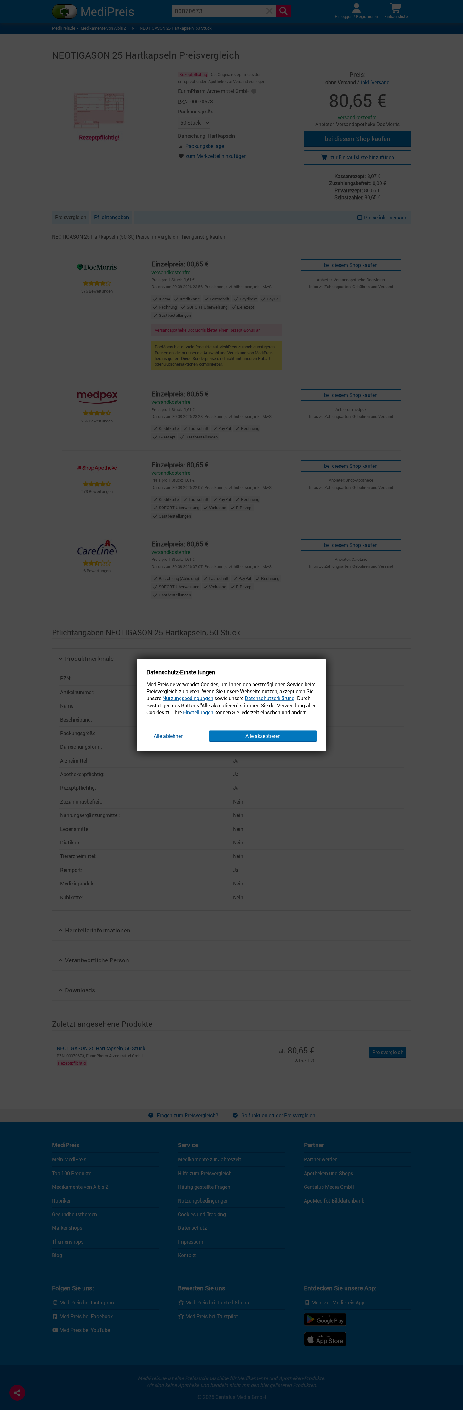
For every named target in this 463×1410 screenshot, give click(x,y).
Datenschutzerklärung (269, 698)
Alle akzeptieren (263, 736)
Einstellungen (198, 712)
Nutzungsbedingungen (188, 698)
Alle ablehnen (169, 736)
